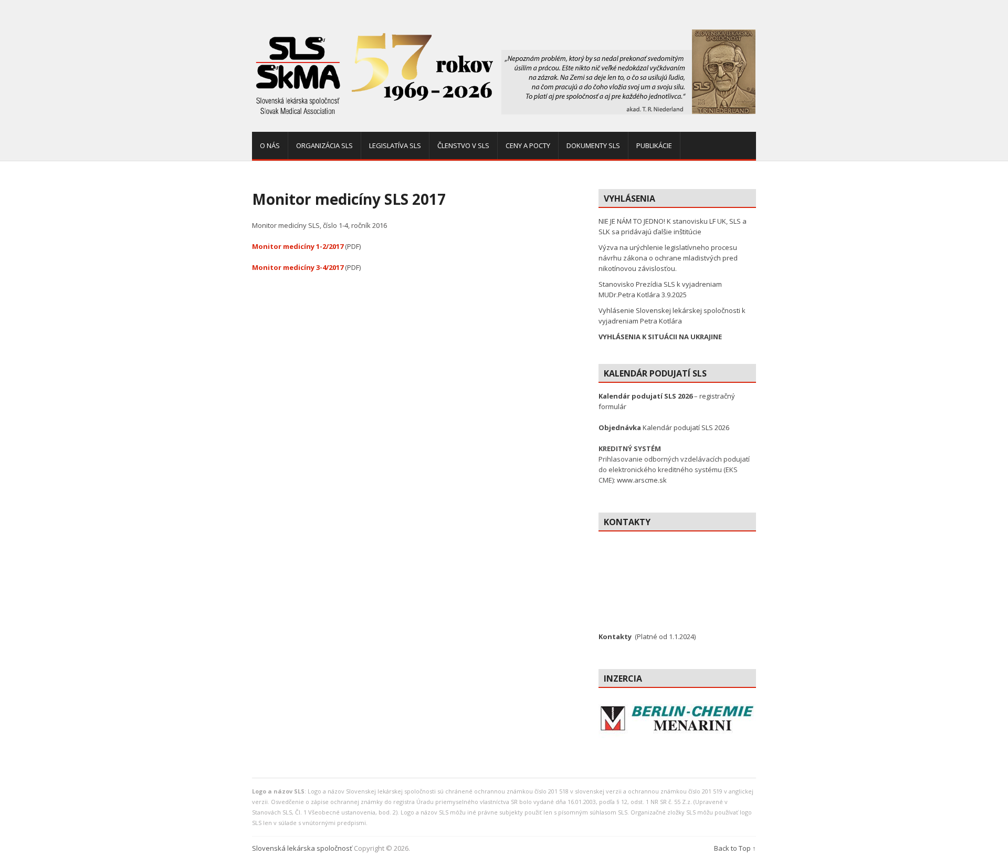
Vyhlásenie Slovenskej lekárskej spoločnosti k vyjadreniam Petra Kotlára (672, 316)
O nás (270, 145)
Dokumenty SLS (593, 145)
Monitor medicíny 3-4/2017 (297, 267)
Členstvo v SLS (463, 145)
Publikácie (654, 145)
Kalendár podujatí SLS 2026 (663, 427)
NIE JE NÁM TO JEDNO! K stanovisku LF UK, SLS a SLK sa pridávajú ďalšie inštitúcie (672, 226)
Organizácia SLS (324, 145)
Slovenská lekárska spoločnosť (302, 848)
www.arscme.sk (642, 480)
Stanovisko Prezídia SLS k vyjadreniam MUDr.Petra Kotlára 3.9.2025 (660, 289)
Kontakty (615, 636)
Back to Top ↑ (735, 848)
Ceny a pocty (528, 145)
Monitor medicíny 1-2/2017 (297, 246)
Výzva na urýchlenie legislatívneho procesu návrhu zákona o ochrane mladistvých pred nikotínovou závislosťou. (668, 258)
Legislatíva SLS (395, 145)
